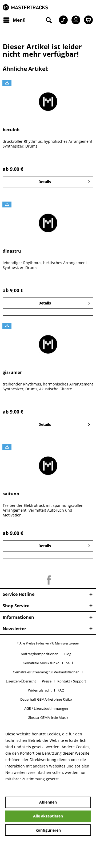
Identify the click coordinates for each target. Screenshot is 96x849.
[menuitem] (14, 20)
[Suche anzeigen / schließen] (48, 20)
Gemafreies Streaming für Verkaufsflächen (46, 672)
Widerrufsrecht (40, 690)
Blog (67, 653)
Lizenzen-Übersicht (21, 681)
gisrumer (12, 372)
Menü (19, 20)
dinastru (12, 251)
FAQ (61, 690)
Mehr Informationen (23, 785)
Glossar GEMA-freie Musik (48, 717)
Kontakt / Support (71, 681)
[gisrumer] (48, 344)
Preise (46, 681)
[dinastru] (48, 223)
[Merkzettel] (61, 20)
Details (44, 181)
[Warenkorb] (87, 20)
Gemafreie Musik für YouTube (46, 663)
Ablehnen (48, 802)
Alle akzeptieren (48, 816)
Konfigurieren (48, 830)
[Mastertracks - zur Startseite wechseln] (25, 7)
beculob (11, 130)
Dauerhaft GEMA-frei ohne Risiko (46, 699)
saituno (11, 494)
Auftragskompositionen (39, 653)
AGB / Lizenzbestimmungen (46, 708)
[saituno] (48, 466)
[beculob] (48, 102)
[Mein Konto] (74, 20)
